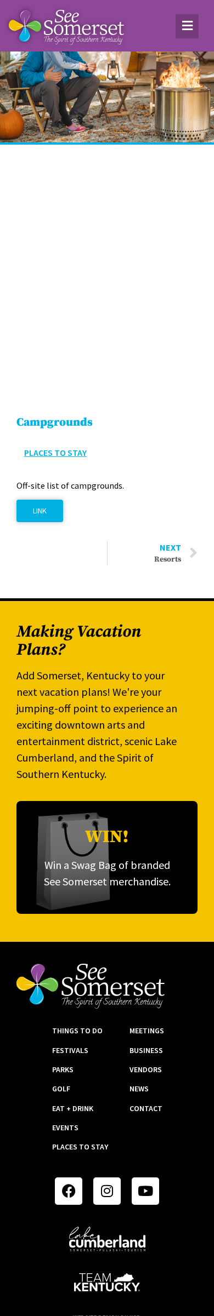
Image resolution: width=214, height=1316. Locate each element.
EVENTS (65, 1127)
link (40, 511)
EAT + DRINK (72, 1108)
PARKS (63, 1069)
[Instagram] (107, 1191)
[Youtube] (145, 1191)
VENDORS (145, 1069)
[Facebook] (68, 1191)
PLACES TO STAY (80, 1147)
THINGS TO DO (77, 1030)
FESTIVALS (70, 1050)
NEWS (139, 1089)
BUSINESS (146, 1050)
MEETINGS (146, 1030)
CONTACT (145, 1108)
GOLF (61, 1089)
